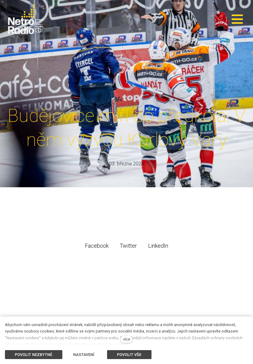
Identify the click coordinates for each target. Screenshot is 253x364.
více (126, 339)
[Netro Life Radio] (25, 19)
